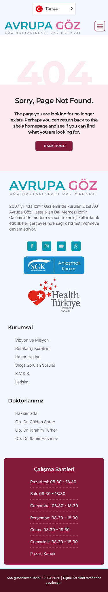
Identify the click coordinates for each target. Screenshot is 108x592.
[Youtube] (61, 246)
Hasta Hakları (27, 356)
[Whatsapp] (76, 246)
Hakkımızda (26, 413)
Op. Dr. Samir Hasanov (36, 438)
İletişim (21, 381)
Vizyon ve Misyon (32, 340)
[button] (99, 26)
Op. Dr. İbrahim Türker (36, 430)
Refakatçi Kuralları (32, 348)
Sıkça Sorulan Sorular (35, 365)
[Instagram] (46, 246)
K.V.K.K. (22, 373)
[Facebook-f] (32, 246)
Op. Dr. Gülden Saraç (35, 421)
